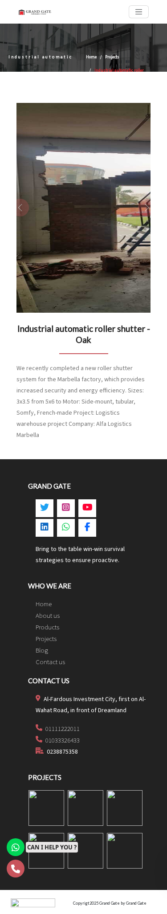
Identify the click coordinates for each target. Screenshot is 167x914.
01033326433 (62, 740)
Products (47, 627)
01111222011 (62, 729)
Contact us (50, 662)
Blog (42, 650)
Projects (112, 57)
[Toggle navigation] (139, 11)
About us (48, 615)
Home (91, 57)
